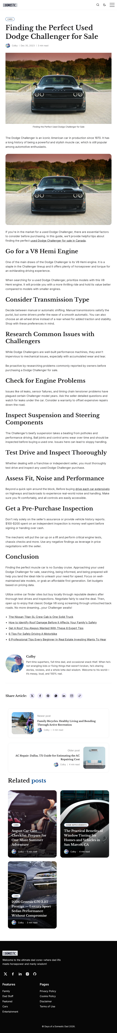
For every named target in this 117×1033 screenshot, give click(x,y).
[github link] (35, 974)
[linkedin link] (20, 974)
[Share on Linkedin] (64, 696)
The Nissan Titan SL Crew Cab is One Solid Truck (41, 616)
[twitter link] (5, 974)
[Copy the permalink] (79, 696)
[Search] (97, 4)
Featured (7, 1001)
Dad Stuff (7, 996)
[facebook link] (13, 974)
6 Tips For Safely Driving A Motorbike (33, 633)
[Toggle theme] (104, 4)
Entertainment (10, 1011)
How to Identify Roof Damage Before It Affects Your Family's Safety (53, 622)
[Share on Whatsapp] (56, 696)
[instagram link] (27, 974)
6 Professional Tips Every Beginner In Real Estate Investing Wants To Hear (57, 639)
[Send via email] (71, 696)
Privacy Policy (48, 991)
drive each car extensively (92, 489)
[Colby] (7, 45)
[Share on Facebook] (40, 696)
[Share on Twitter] (32, 696)
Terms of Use (47, 1006)
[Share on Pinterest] (48, 696)
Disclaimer (46, 1001)
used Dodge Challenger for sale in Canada (58, 240)
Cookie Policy (48, 996)
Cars (5, 1006)
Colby (15, 45)
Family (6, 991)
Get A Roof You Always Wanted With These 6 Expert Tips (46, 628)
